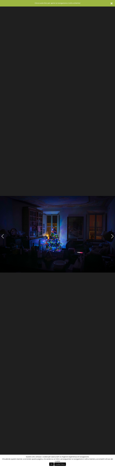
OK (51, 464)
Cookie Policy (60, 464)
